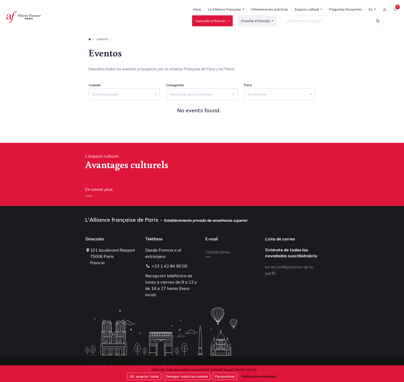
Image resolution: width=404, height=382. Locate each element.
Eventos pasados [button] (105, 94)
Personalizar (225, 376)
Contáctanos (217, 252)
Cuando (95, 85)
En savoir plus (99, 189)
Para (248, 85)
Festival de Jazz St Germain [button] (191, 94)
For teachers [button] (257, 94)
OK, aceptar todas (144, 376)
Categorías (175, 85)
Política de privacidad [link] (259, 376)
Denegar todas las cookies (187, 376)
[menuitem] (197, 11)
